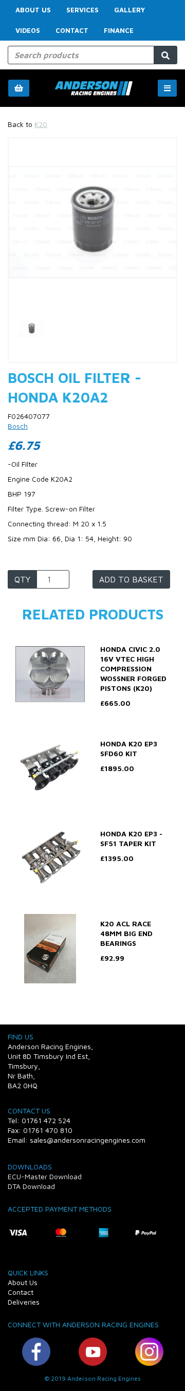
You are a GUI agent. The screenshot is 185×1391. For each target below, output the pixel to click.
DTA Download (31, 1186)
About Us (33, 10)
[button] (26, 264)
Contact (71, 30)
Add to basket (131, 579)
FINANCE (119, 30)
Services (82, 10)
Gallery (129, 10)
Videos (27, 30)
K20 (40, 124)
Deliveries (24, 1301)
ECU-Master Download (45, 1176)
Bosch (18, 426)
